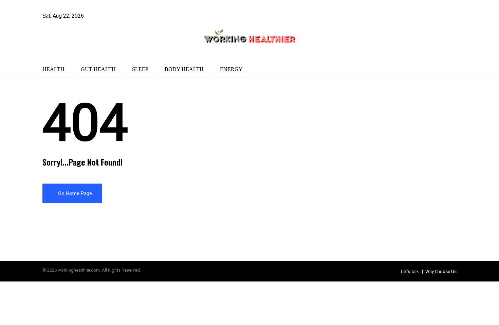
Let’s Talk (410, 271)
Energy (231, 69)
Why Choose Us (441, 271)
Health (53, 69)
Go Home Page (74, 193)
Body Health (184, 69)
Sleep (140, 69)
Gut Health (98, 69)
